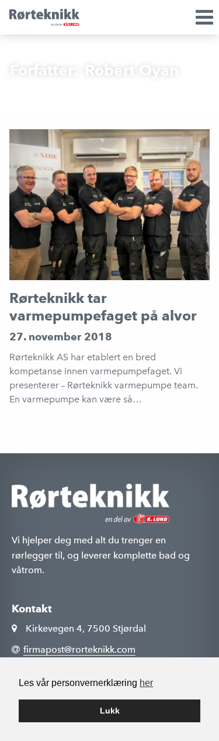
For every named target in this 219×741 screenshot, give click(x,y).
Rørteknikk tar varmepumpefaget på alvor (103, 306)
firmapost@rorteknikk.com (79, 649)
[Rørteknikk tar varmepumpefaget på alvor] (109, 204)
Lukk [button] (110, 710)
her (146, 683)
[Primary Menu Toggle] (182, 17)
